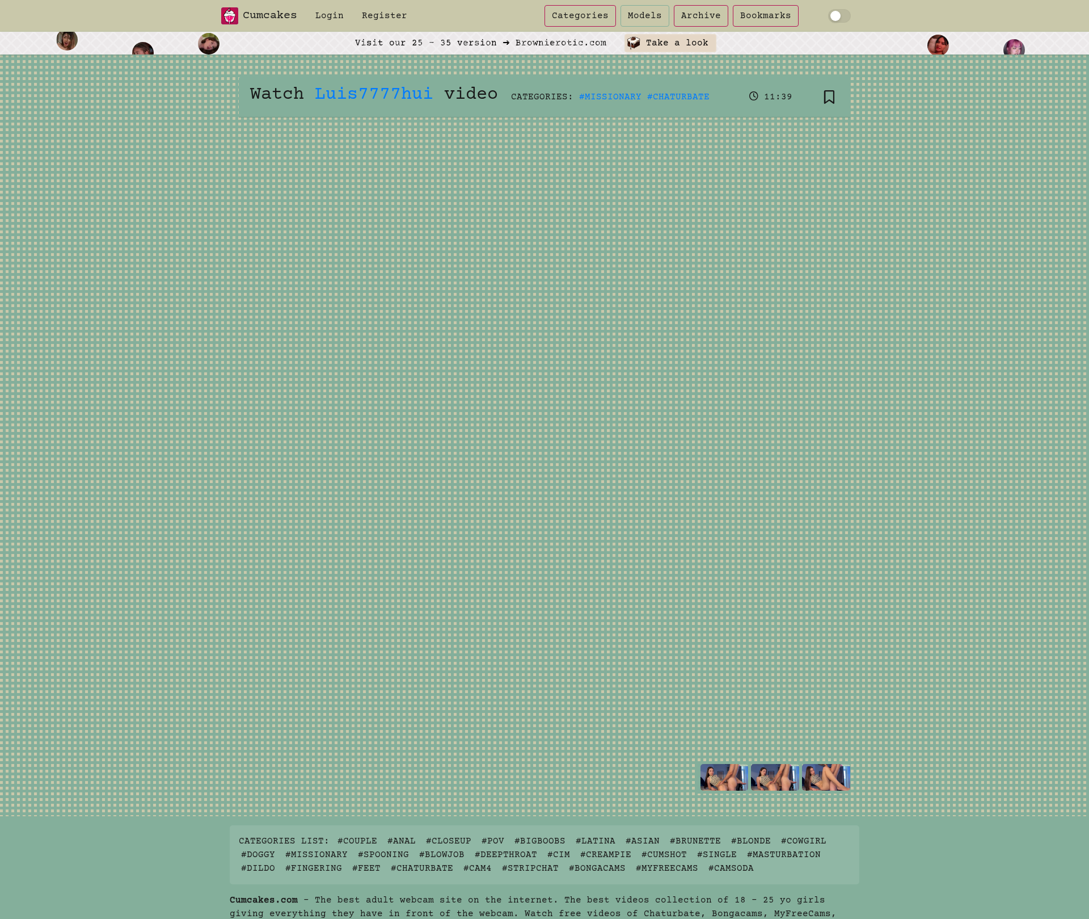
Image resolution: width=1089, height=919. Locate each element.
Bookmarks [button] (765, 16)
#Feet (366, 868)
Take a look (674, 43)
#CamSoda (731, 868)
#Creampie (605, 855)
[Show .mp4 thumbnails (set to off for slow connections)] (839, 16)
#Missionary (610, 97)
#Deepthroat (506, 855)
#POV (493, 841)
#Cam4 (477, 868)
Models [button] (645, 16)
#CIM (558, 855)
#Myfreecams (667, 868)
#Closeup (448, 841)
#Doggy (258, 855)
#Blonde (751, 841)
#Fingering (313, 868)
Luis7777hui (374, 95)
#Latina (595, 841)
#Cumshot (664, 855)
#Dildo (258, 868)
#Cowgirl (803, 841)
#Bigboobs (539, 841)
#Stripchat (530, 868)
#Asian (643, 841)
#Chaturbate (678, 97)
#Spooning (383, 855)
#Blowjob (442, 855)
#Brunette (695, 841)
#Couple (357, 841)
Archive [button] (701, 16)
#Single (717, 855)
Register (384, 16)
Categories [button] (580, 16)
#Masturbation (784, 855)
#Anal (401, 841)
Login (329, 16)
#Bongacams (597, 868)
